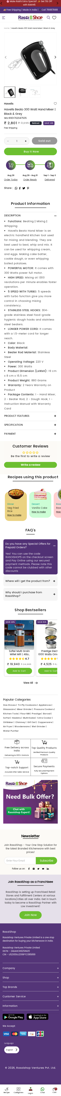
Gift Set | (32, 722)
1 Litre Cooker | (45, 717)
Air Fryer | (8, 726)
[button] (3, 17)
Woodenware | (22, 726)
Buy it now (30, 151)
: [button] (12, 188)
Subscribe (46, 861)
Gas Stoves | (10, 705)
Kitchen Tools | (11, 713)
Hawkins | (17, 717)
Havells (8, 103)
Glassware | (9, 709)
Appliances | (45, 705)
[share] (16, 188)
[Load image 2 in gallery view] (22, 92)
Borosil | (47, 713)
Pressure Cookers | (44, 709)
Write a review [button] (30, 465)
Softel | (7, 717)
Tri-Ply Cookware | (28, 705)
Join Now (30, 915)
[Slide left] (5, 57)
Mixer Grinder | (25, 709)
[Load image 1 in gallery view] (9, 92)
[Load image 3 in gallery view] (35, 92)
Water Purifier (11, 730)
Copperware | (45, 722)
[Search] (48, 17)
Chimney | (20, 722)
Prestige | (37, 713)
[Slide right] (55, 57)
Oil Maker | (8, 722)
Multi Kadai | (29, 717)
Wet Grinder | (39, 726)
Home (6, 28)
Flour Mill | (25, 713)
